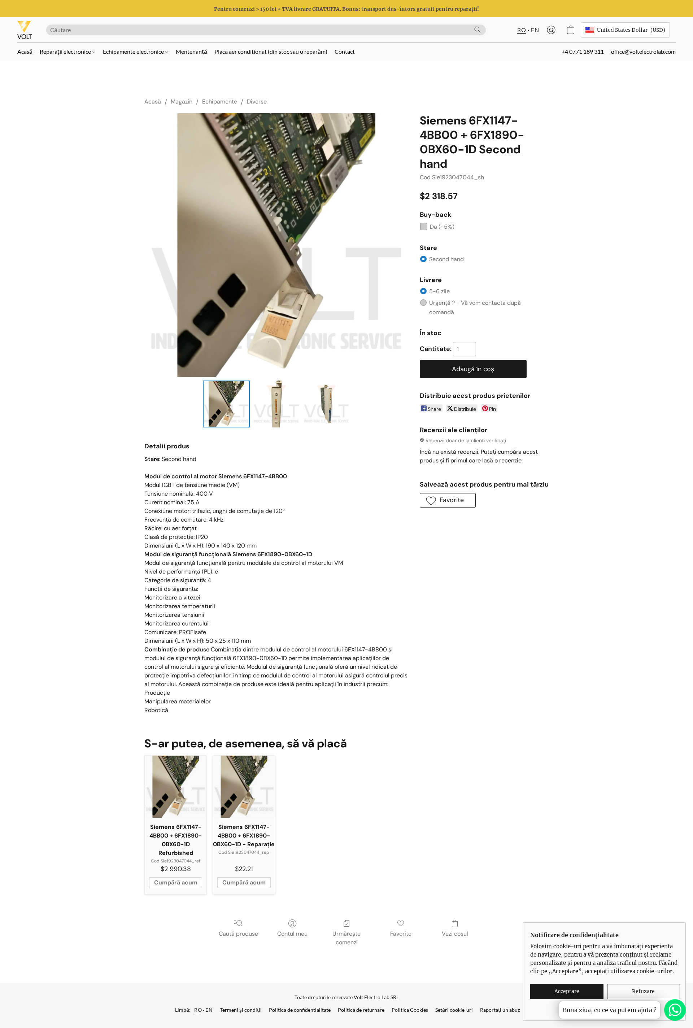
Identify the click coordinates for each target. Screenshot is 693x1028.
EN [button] (535, 29)
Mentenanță (191, 51)
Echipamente (219, 101)
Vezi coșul (455, 933)
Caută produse (238, 933)
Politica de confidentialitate (300, 1010)
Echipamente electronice (134, 51)
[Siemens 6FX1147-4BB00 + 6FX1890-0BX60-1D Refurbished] (175, 786)
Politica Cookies (410, 1010)
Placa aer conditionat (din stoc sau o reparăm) (270, 51)
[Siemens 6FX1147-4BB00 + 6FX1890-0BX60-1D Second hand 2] (326, 404)
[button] (24, 30)
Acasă (24, 51)
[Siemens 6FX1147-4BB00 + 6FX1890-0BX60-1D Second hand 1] (276, 404)
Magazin (181, 101)
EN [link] (209, 1010)
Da (442, 226)
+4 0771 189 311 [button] (583, 51)
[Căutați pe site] (477, 30)
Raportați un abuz (500, 1010)
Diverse (257, 101)
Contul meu (292, 933)
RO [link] (198, 1010)
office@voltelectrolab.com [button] (643, 51)
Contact (345, 51)
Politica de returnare (361, 1010)
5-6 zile (439, 291)
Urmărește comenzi (346, 938)
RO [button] (521, 29)
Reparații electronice (66, 51)
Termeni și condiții (241, 1010)
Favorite (400, 933)
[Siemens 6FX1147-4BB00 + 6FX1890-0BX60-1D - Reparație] (244, 786)
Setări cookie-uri (454, 1010)
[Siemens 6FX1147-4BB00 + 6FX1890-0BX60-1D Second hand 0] (226, 404)
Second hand (446, 259)
